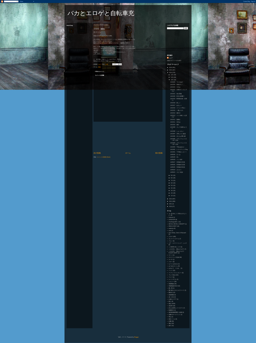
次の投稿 (97, 153)
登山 (170, 316)
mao (170, 230)
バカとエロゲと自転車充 (101, 13)
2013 (170, 199)
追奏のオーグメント (174, 314)
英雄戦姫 (171, 283)
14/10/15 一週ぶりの (176, 110)
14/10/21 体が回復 (176, 93)
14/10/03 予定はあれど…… (178, 147)
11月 (172, 77)
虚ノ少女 (171, 297)
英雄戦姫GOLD (173, 286)
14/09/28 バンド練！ (176, 159)
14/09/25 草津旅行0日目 (177, 167)
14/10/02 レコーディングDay (179, 149)
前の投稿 (158, 153)
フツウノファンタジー (175, 272)
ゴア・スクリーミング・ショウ (178, 243)
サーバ (170, 255)
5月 (172, 185)
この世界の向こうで (174, 247)
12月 (172, 75)
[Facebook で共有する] (119, 64)
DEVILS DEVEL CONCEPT (177, 224)
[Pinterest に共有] (121, 64)
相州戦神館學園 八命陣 (175, 312)
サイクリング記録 (174, 257)
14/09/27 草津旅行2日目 (177, 162)
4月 (172, 188)
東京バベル (172, 319)
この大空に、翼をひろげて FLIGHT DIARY (176, 252)
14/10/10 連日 (174, 124)
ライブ (170, 277)
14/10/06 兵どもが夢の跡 (178, 136)
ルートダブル (172, 279)
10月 (172, 79)
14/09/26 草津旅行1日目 (177, 164)
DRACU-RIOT (173, 226)
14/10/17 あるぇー (176, 105)
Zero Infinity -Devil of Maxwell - (178, 232)
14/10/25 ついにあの (176, 82)
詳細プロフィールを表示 (174, 60)
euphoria (171, 228)
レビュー (171, 281)
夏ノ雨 (170, 288)
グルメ (170, 241)
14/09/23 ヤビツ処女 (176, 172)
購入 (170, 301)
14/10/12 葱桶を (175, 119)
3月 (172, 190)
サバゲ (170, 259)
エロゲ (170, 236)
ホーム (128, 153)
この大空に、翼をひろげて (176, 249)
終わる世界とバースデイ (176, 308)
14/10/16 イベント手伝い (178, 108)
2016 (170, 67)
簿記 (170, 323)
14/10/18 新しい (175, 103)
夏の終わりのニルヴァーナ (176, 290)
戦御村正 (171, 310)
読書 (170, 321)
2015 (170, 70)
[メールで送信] (113, 64)
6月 (172, 183)
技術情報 (171, 295)
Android (171, 217)
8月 (172, 178)
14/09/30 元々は (175, 154)
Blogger (136, 337)
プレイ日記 (172, 275)
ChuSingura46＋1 (174, 222)
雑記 (99, 67)
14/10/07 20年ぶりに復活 (178, 133)
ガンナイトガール (174, 238)
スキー (170, 261)
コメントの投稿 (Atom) (103, 157)
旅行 (170, 325)
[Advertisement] (128, 136)
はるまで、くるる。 (174, 268)
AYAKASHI (172, 219)
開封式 (170, 292)
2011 (170, 204)
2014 (170, 72)
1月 (172, 195)
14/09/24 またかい (176, 169)
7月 (172, 180)
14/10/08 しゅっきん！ (177, 131)
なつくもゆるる (173, 264)
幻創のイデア (172, 299)
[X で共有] (117, 64)
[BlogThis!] (115, 64)
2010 (170, 206)
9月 (172, 175)
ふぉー (171, 58)
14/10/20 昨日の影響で (177, 96)
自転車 (170, 305)
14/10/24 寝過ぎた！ (176, 84)
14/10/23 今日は (175, 87)
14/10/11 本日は (175, 122)
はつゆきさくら (173, 266)
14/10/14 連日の (175, 113)
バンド (170, 270)
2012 (170, 201)
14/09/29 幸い (174, 157)
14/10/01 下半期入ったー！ (178, 152)
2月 (172, 193)
